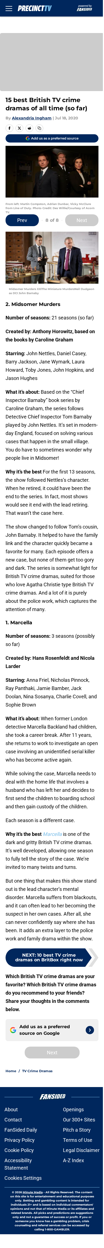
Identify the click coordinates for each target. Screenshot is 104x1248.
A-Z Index (73, 1160)
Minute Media (33, 1192)
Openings (73, 1109)
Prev (22, 220)
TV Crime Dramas (37, 1071)
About (11, 1109)
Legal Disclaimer (81, 1150)
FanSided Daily (20, 1130)
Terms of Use (77, 1140)
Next (82, 220)
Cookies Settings (23, 1178)
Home (11, 1071)
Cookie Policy (19, 1150)
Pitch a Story (77, 1130)
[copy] (39, 128)
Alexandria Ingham (32, 118)
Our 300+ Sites (79, 1120)
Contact (13, 1120)
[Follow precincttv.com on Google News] (90, 1030)
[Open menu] (9, 8)
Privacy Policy (19, 1140)
